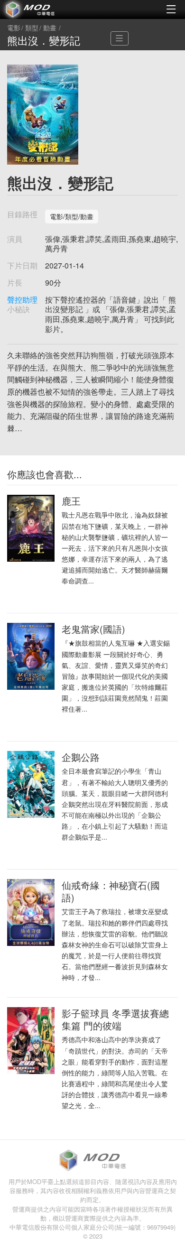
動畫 (49, 28)
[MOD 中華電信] (46, 9)
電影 (13, 28)
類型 (31, 28)
